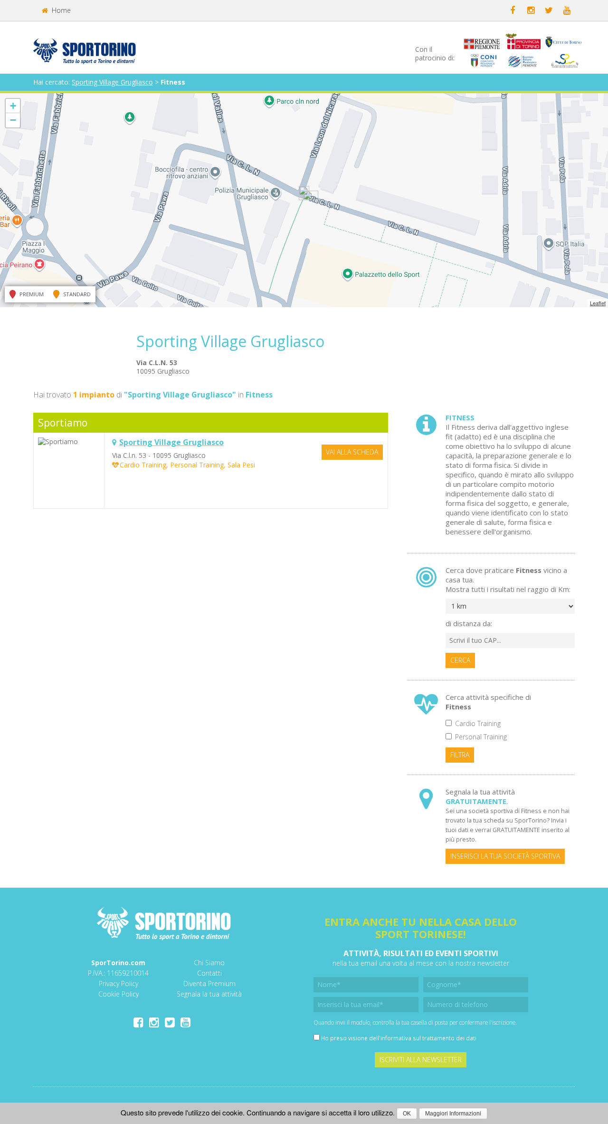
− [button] (13, 120)
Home (60, 10)
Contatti (209, 973)
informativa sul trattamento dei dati (428, 1038)
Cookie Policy (118, 993)
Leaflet (598, 303)
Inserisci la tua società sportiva (505, 856)
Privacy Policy (118, 983)
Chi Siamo (209, 962)
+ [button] (13, 106)
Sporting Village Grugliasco (112, 82)
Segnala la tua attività (209, 993)
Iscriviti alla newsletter (421, 1059)
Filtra (459, 754)
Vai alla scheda (352, 451)
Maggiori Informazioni (453, 1113)
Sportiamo (62, 422)
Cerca (460, 660)
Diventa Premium (209, 983)
